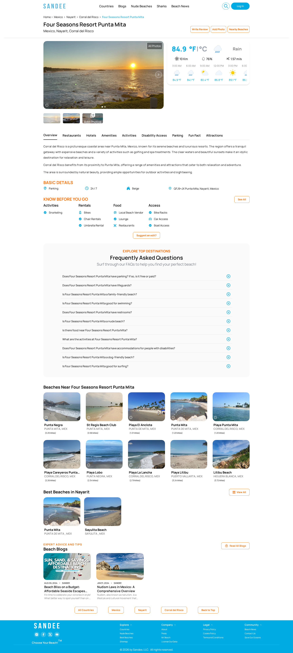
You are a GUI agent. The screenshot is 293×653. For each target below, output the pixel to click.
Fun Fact (195, 135)
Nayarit (70, 17)
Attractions (214, 135)
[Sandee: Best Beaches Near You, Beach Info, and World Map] (54, 6)
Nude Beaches (141, 6)
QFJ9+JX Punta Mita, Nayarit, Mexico (196, 188)
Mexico (58, 17)
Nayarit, (62, 31)
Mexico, (49, 31)
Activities (129, 135)
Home (47, 17)
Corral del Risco (88, 17)
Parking (177, 135)
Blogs (122, 6)
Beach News (180, 6)
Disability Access (154, 135)
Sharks (162, 6)
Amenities (109, 135)
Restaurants (72, 135)
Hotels (91, 135)
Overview (50, 135)
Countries (106, 6)
